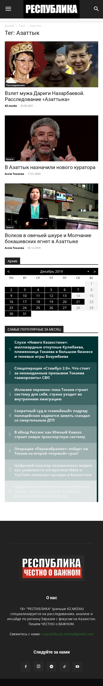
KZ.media (11, 105)
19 (51, 301)
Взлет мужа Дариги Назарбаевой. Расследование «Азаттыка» (45, 96)
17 (25, 301)
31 (25, 313)
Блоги (9, 159)
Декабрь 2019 (51, 271)
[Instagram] (38, 666)
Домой (9, 26)
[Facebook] (25, 667)
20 (65, 301)
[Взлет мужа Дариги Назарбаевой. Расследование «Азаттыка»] (51, 64)
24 (25, 307)
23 (11, 307)
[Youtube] (77, 667)
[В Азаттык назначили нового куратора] (51, 138)
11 (38, 295)
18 (38, 301)
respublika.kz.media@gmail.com (67, 634)
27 (65, 307)
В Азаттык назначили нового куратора (50, 167)
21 (78, 301)
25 (38, 307)
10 (25, 295)
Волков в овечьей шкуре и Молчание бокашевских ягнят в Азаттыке (48, 238)
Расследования (15, 85)
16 (11, 301)
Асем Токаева (14, 174)
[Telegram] (51, 667)
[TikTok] (64, 667)
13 (65, 295)
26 (51, 307)
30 (11, 313)
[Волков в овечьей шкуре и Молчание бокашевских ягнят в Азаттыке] (51, 206)
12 (51, 295)
